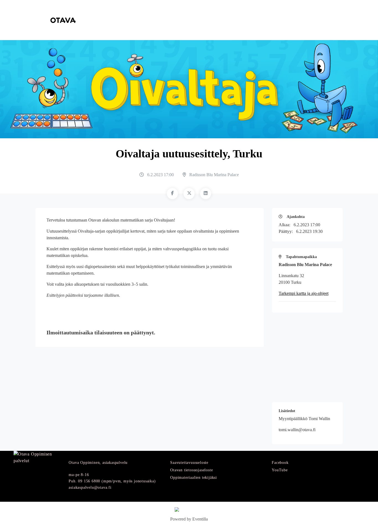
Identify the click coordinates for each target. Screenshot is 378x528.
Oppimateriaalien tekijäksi (193, 477)
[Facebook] (172, 193)
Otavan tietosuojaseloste (191, 470)
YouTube (280, 470)
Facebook (280, 463)
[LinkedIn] (205, 193)
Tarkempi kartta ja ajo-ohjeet (303, 293)
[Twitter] (189, 193)
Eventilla (200, 519)
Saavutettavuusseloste (189, 463)
